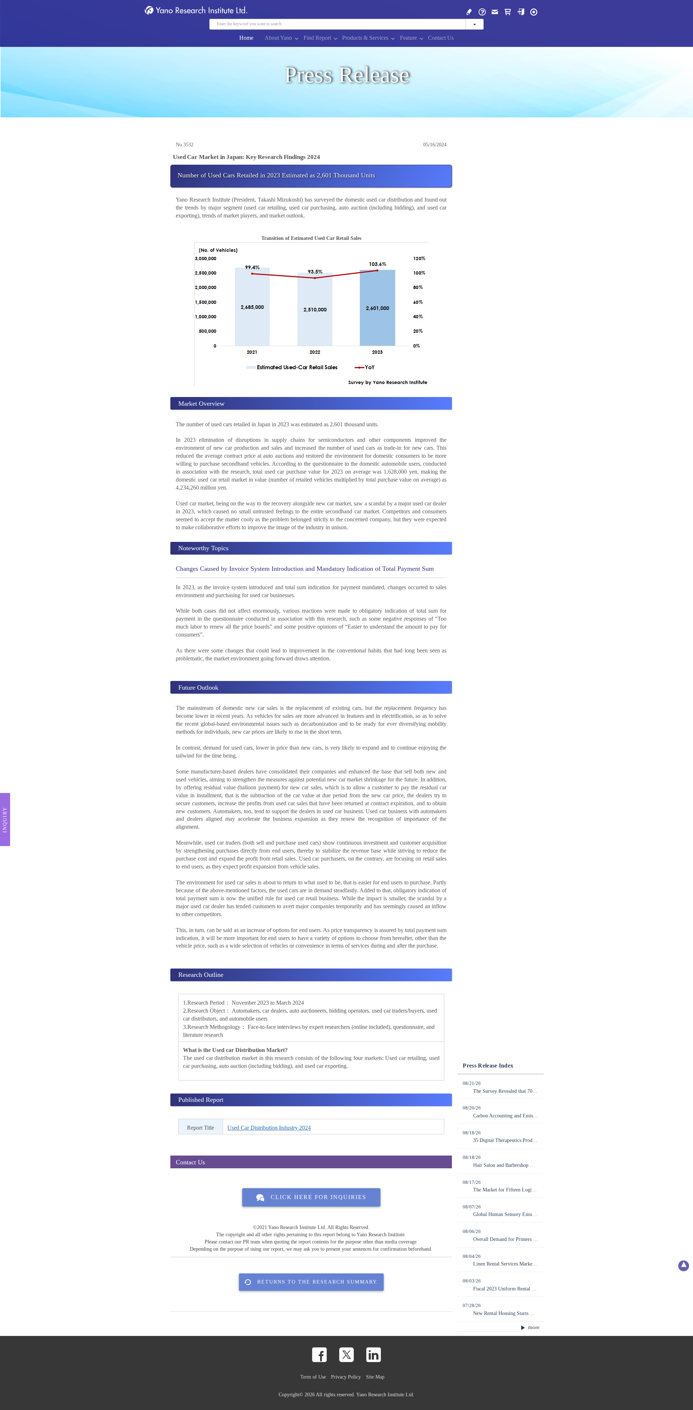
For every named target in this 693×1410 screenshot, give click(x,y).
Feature (408, 38)
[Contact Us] (494, 12)
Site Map (375, 1377)
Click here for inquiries (318, 1197)
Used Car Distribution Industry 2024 (269, 1128)
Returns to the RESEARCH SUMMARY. (318, 1282)
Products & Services (365, 38)
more (533, 1327)
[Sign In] (520, 12)
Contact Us (441, 38)
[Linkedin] (373, 1354)
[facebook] (319, 1354)
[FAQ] (482, 12)
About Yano (278, 38)
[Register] (469, 12)
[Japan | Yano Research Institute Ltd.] (533, 12)
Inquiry (5, 819)
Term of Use (313, 1377)
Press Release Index (488, 1065)
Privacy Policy (346, 1377)
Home (246, 38)
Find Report (317, 38)
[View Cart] (507, 12)
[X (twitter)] (346, 1354)
